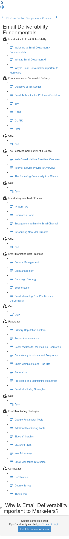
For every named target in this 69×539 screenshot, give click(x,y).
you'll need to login (48, 524)
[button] (2, 3)
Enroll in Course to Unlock (34, 529)
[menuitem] (2, 8)
